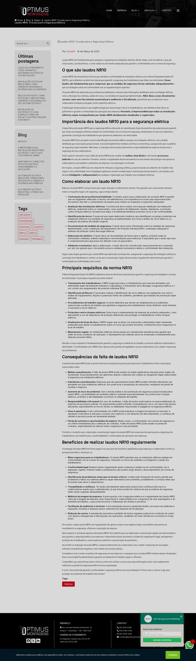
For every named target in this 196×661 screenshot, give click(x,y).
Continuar (172, 655)
